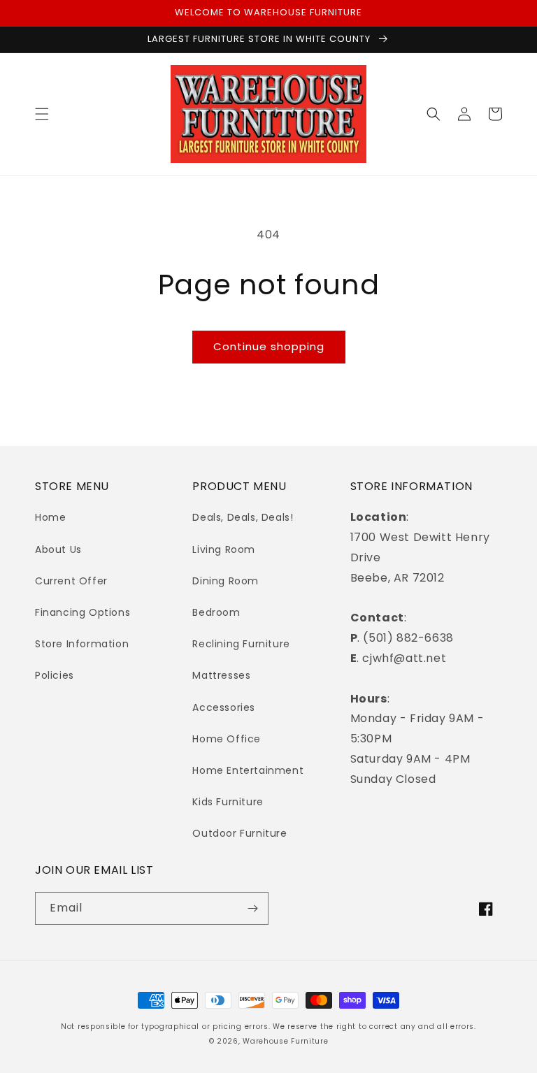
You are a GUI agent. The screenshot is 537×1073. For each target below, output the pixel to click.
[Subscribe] (252, 908)
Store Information (82, 644)
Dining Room (225, 581)
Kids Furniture (227, 802)
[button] (42, 114)
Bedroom (216, 612)
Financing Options (82, 612)
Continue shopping (268, 346)
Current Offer (71, 581)
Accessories (223, 707)
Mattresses (221, 675)
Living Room (223, 549)
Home (50, 517)
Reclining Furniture (240, 644)
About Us (58, 549)
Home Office (226, 739)
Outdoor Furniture (239, 833)
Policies (54, 675)
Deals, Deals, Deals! (242, 517)
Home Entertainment (247, 770)
